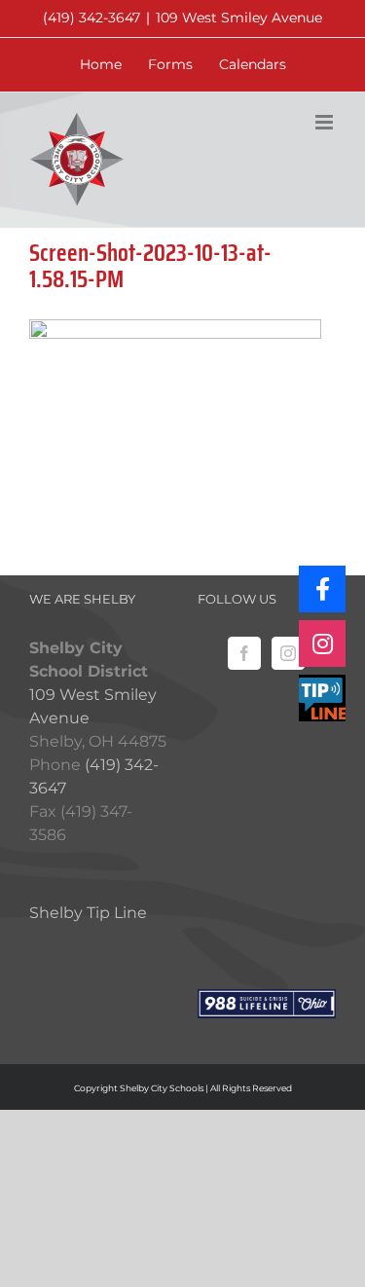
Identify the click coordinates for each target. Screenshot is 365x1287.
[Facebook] (244, 653)
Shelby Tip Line (88, 912)
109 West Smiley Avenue (239, 17)
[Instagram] (288, 653)
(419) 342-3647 (91, 17)
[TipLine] (322, 698)
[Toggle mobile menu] (325, 122)
